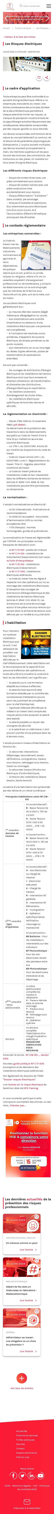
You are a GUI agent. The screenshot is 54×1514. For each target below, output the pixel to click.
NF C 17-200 (18, 571)
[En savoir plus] (28, 1146)
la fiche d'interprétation (20, 560)
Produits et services (27, 1435)
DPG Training (30, 1088)
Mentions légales (21, 1485)
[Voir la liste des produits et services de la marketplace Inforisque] (27, 18)
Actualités (21, 1431)
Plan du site (22, 1457)
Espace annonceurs (26, 1452)
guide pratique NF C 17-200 (28, 1063)
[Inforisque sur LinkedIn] (31, 1479)
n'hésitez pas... (17, 1105)
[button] (6, 18)
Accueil (6, 28)
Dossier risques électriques (19, 1079)
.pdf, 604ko (18, 424)
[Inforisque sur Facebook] (13, 1479)
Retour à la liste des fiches (20, 36)
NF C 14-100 (18, 553)
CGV (35, 1485)
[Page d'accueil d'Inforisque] (10, 7)
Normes (20, 1444)
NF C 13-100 (18, 549)
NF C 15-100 (18, 564)
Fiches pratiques (23, 28)
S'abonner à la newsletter (27, 1508)
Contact (20, 1448)
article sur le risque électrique (26, 1084)
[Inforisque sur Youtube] (40, 1479)
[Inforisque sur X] (22, 1479)
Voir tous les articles (21, 1388)
